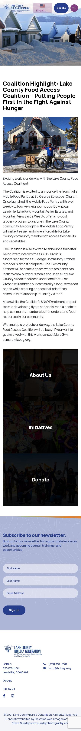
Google (7, 680)
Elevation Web (44, 719)
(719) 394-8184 (57, 664)
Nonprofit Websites (18, 719)
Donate (61, 8)
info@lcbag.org (59, 668)
